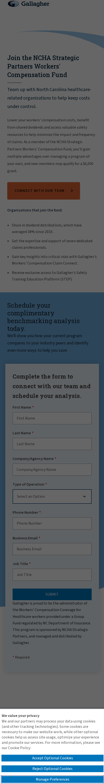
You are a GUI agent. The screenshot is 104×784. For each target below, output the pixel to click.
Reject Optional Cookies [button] (52, 768)
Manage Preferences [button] (52, 779)
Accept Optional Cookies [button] (52, 758)
